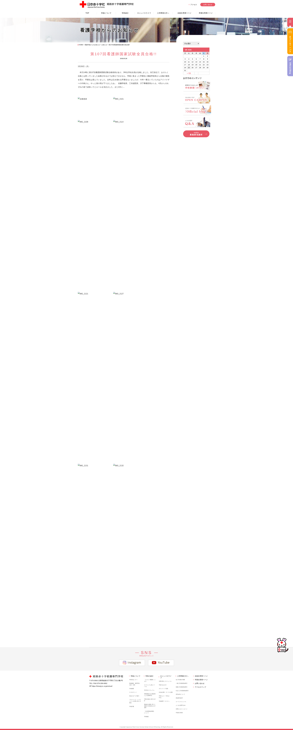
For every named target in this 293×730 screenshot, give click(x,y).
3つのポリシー (133, 692)
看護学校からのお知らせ (92, 45)
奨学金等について (180, 694)
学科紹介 (125, 13)
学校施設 (146, 716)
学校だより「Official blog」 (164, 696)
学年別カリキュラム (149, 690)
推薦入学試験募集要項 (181, 687)
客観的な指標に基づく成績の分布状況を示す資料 (150, 706)
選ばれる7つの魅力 (134, 696)
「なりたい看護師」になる (150, 680)
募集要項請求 (179, 698)
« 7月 (189, 73)
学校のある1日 (162, 685)
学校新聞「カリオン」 (164, 701)
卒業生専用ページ (206, 13)
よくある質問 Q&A (181, 705)
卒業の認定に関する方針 (150, 699)
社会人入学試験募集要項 (182, 690)
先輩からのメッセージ (181, 709)
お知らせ (104, 45)
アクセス (193, 4)
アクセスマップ (200, 687)
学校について (106, 13)
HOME (81, 45)
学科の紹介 (149, 676)
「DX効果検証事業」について (149, 712)
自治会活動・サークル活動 (166, 692)
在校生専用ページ (184, 13)
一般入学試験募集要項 (181, 683)
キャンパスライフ (144, 13)
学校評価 (131, 706)
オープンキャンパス (181, 701)
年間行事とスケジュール (165, 681)
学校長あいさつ (133, 679)
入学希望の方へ (163, 13)
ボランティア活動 (163, 688)
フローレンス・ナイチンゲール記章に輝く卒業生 (135, 701)
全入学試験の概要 (180, 679)
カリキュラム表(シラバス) (149, 685)
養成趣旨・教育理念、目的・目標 (135, 684)
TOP (87, 13)
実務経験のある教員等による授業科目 (150, 694)
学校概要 (131, 688)
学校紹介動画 (179, 712)
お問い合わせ (207, 4)
